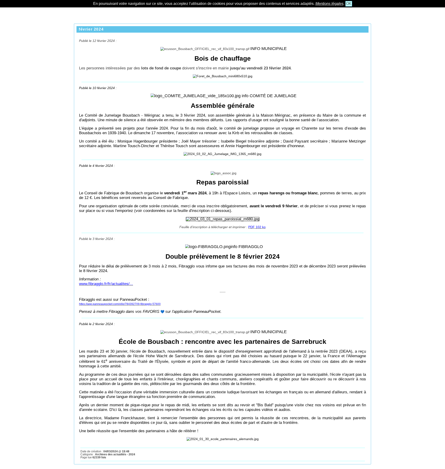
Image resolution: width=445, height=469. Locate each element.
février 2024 (91, 29)
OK (348, 4)
